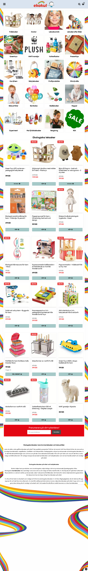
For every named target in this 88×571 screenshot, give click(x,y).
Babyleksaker (34, 81)
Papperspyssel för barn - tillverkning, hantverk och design (41, 218)
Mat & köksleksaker (34, 131)
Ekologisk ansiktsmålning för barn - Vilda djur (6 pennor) (16, 217)
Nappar (74, 106)
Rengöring (54, 131)
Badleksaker (54, 106)
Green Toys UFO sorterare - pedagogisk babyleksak (15, 169)
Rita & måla (74, 81)
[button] (83, 4)
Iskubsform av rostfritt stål (15, 407)
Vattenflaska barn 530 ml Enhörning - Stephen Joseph (42, 408)
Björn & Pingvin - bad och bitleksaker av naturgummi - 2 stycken (70, 170)
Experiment (13, 131)
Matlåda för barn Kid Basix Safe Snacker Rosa (17, 362)
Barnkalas (34, 106)
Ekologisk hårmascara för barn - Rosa (16, 266)
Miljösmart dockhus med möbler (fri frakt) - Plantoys (44, 169)
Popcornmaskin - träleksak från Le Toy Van (70, 266)
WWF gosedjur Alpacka (67, 407)
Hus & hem (13, 81)
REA (74, 131)
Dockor (33, 32)
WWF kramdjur (33, 56)
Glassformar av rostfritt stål (42, 361)
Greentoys (13, 56)
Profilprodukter (54, 81)
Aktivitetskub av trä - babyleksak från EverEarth (68, 311)
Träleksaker (13, 32)
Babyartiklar (13, 106)
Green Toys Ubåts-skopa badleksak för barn (68, 362)
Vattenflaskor (54, 56)
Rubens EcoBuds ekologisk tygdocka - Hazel (68, 217)
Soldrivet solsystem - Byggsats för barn (17, 311)
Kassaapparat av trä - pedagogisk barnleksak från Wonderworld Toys (42, 312)
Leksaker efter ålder (74, 32)
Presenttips (74, 56)
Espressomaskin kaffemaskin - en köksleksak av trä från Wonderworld (43, 267)
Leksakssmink (54, 32)
